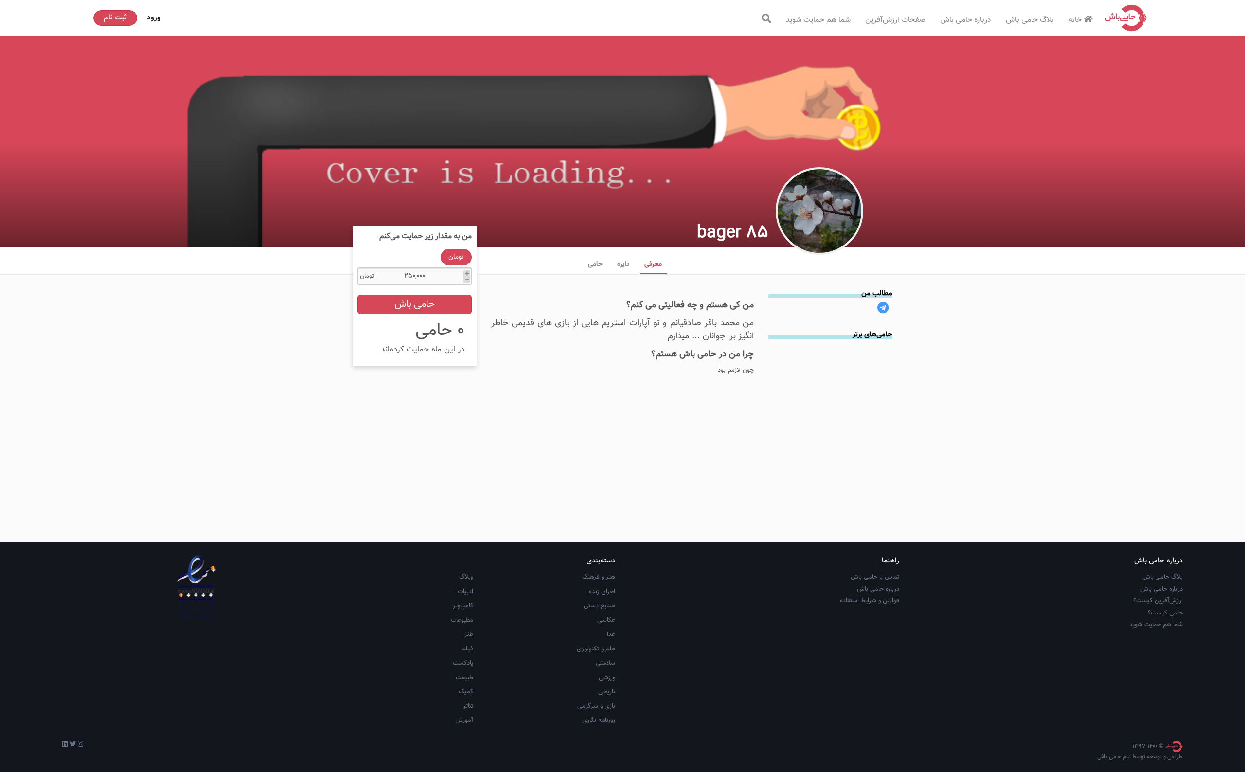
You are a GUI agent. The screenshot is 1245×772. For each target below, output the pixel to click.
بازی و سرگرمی (596, 706)
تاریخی (606, 692)
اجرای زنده (602, 592)
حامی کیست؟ (1165, 613)
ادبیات (465, 592)
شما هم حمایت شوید (818, 20)
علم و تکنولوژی (596, 649)
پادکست (463, 663)
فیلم (467, 649)
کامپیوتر (463, 606)
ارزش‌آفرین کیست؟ (1158, 601)
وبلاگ (466, 577)
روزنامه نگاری (598, 720)
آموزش (464, 720)
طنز (468, 634)
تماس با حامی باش (875, 577)
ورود (153, 18)
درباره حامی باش (965, 20)
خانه (1075, 20)
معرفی (653, 264)
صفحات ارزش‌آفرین (895, 20)
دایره (623, 264)
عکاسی (606, 620)
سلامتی (605, 663)
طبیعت (464, 678)
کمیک (466, 692)
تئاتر (468, 706)
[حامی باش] (1126, 18)
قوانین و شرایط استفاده (869, 601)
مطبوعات (462, 620)
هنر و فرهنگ (598, 577)
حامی (595, 264)
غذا (611, 634)
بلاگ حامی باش (1030, 20)
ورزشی (607, 678)
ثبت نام (115, 18)
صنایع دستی (599, 606)
